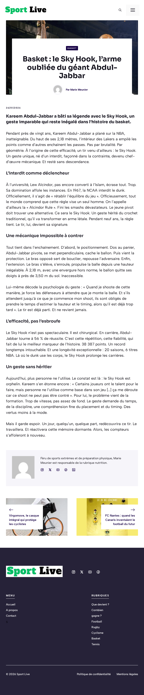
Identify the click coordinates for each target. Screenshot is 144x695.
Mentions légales (127, 674)
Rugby (96, 627)
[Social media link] (42, 469)
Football (97, 621)
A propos (12, 610)
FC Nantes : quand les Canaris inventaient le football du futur (120, 520)
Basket (72, 48)
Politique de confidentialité (94, 674)
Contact (11, 615)
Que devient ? (100, 604)
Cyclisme (97, 633)
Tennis (96, 644)
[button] (120, 10)
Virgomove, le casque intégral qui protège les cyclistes (24, 520)
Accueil (10, 604)
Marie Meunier (79, 89)
